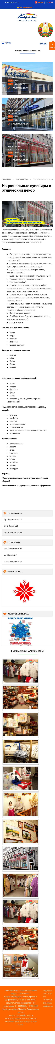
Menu (7, 43)
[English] (52, 2)
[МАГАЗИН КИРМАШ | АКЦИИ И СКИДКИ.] (28, 17)
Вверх (52, 47)
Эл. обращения (26, 7)
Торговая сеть (22, 179)
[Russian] (47, 2)
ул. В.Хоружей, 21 (10, 555)
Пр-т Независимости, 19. (13, 532)
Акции (40, 2)
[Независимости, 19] (20, 671)
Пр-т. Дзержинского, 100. (13, 520)
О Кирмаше (6, 179)
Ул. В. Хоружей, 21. (11, 526)
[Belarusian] (49, 2)
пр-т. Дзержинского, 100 (13, 549)
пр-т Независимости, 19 (13, 561)
